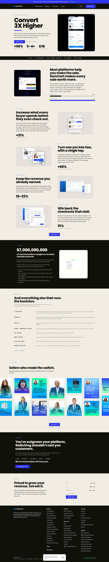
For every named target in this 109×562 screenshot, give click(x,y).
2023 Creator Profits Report (70, 535)
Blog (65, 523)
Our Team (83, 513)
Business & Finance (68, 513)
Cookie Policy (22, 558)
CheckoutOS (50, 520)
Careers (83, 515)
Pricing (48, 546)
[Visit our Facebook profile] (84, 558)
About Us (83, 511)
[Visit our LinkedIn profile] (95, 558)
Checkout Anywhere (51, 518)
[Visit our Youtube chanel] (87, 558)
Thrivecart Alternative (86, 548)
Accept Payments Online (52, 542)
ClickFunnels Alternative (87, 539)
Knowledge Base (68, 537)
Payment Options (51, 531)
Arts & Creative (67, 518)
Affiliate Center (50, 513)
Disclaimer (36, 558)
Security (83, 527)
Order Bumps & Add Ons (52, 529)
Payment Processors (51, 533)
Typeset (65, 544)
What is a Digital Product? (70, 546)
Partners (83, 522)
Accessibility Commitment (87, 524)
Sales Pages (49, 538)
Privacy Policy (16, 558)
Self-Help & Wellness (69, 515)
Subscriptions (50, 540)
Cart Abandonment (51, 515)
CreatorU (66, 541)
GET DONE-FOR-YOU (31, 41)
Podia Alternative (85, 532)
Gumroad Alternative (86, 537)
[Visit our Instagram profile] (89, 558)
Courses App (50, 522)
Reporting (49, 536)
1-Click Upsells (50, 511)
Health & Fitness (68, 511)
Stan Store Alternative (86, 544)
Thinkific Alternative (86, 551)
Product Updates (68, 539)
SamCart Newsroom (85, 518)
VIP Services (50, 550)
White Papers (67, 528)
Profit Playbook (67, 530)
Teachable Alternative (86, 546)
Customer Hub (50, 524)
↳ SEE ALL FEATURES (19, 350)
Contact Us (83, 520)
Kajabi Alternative (85, 541)
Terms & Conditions (29, 558)
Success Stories (67, 526)
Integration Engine (51, 527)
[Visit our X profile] (92, 558)
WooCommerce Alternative (87, 535)
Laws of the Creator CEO (69, 532)
